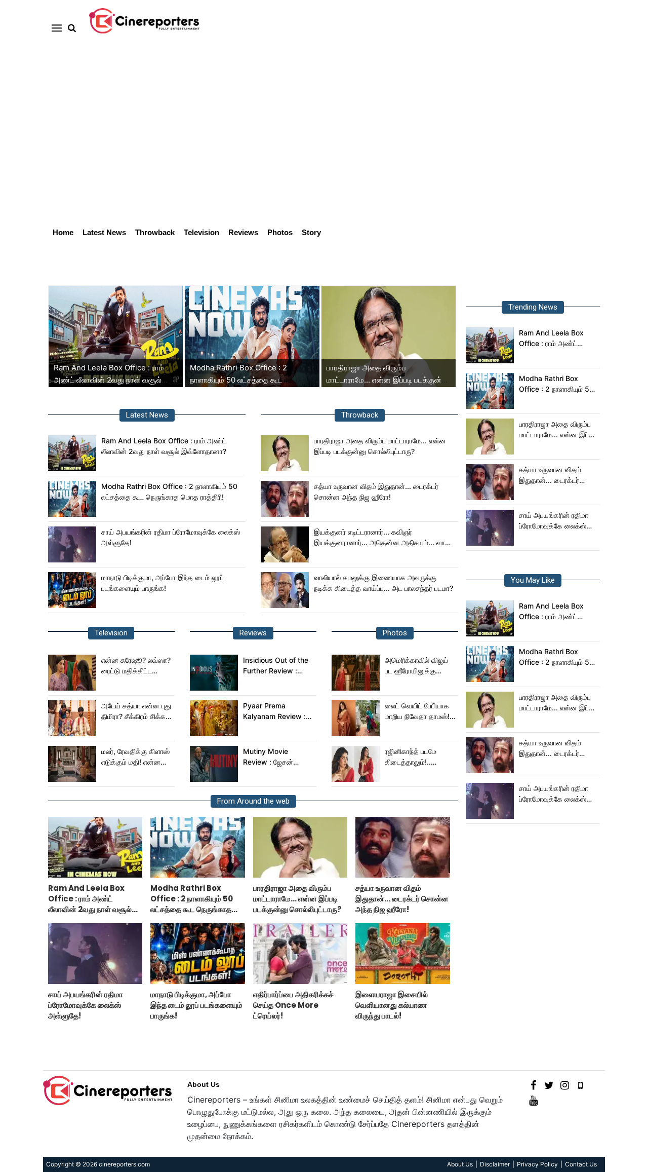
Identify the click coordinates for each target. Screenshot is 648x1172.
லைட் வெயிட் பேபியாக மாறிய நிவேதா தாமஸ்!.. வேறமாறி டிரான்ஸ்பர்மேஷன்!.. (419, 711)
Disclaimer (495, 1164)
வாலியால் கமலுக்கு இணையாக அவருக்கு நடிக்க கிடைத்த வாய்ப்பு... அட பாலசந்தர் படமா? (383, 582)
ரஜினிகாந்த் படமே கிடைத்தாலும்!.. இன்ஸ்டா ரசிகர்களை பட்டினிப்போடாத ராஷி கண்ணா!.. (415, 757)
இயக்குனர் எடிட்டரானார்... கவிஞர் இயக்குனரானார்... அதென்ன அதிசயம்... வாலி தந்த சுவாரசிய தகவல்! (382, 537)
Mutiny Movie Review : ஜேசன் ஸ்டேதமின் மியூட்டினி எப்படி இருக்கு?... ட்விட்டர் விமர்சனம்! (273, 757)
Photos (280, 232)
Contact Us (581, 1164)
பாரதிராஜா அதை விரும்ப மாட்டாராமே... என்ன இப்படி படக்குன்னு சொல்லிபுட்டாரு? (388, 380)
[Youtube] (533, 1099)
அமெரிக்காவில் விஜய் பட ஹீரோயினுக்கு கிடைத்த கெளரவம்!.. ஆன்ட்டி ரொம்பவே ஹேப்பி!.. (416, 666)
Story (311, 232)
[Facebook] (533, 1084)
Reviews (243, 232)
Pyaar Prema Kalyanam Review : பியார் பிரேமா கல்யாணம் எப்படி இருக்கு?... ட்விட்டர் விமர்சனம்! (277, 711)
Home (63, 232)
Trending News (532, 307)
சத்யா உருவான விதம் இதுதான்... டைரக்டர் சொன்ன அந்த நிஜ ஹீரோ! (376, 491)
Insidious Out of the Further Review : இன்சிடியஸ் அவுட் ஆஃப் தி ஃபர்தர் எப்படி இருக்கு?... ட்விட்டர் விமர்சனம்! (278, 666)
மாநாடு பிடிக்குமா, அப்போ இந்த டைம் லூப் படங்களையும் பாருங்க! (162, 582)
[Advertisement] (324, 145)
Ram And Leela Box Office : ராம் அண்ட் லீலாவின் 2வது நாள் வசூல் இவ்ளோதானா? (109, 380)
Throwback (155, 232)
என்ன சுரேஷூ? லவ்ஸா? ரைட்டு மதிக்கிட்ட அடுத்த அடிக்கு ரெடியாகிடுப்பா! (136, 666)
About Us (203, 1084)
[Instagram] (564, 1084)
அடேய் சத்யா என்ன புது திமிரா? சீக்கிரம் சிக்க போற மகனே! (136, 711)
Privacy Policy (537, 1164)
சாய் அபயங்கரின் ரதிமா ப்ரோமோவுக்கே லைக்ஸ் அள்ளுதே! (170, 537)
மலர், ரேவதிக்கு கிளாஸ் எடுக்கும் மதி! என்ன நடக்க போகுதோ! (135, 757)
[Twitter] (549, 1084)
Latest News (104, 232)
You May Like (533, 580)
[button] (55, 27)
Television (201, 232)
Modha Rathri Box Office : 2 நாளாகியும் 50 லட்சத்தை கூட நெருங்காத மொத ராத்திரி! (238, 380)
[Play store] (580, 1084)
